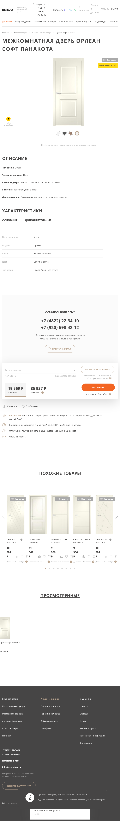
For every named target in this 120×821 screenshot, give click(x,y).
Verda (36, 237)
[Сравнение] (17, 556)
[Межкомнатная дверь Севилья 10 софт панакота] (15, 533)
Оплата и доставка (50, 706)
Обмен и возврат (49, 721)
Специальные (66, 21)
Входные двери (23, 21)
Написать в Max (61, 348)
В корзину (98, 387)
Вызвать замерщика (97, 369)
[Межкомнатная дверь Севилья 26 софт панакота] (104, 533)
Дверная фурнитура (12, 721)
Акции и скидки (50, 698)
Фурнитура (101, 21)
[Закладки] (22, 556)
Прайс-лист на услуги (69, 425)
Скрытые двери (10, 728)
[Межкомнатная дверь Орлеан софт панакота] (68, 125)
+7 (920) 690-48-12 (41, 13)
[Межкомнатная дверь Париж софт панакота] (38, 533)
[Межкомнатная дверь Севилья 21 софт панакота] (82, 533)
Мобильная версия (10, 806)
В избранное (32, 406)
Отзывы (105, 8)
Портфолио (46, 728)
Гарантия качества (50, 713)
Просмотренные (60, 595)
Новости (84, 706)
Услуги (114, 8)
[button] (15, 389)
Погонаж (6, 735)
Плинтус (113, 21)
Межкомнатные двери (45, 21)
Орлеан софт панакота (10, 642)
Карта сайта (86, 743)
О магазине (85, 698)
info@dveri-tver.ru (11, 767)
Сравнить (12, 406)
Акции (9, 21)
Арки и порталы (84, 21)
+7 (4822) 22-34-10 (40, 6)
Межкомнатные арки (12, 713)
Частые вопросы (17, 436)
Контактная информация (92, 735)
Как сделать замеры (65, 375)
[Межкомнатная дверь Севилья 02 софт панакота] (60, 533)
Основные (10, 220)
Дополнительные (38, 220)
